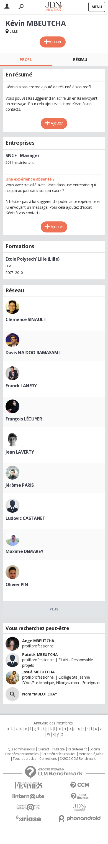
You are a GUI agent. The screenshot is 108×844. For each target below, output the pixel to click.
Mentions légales (91, 754)
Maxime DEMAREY (24, 551)
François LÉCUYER (24, 419)
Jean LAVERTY (20, 452)
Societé (95, 749)
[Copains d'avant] (28, 807)
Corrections (47, 759)
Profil (26, 59)
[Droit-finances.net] (79, 796)
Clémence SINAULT (26, 319)
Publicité (58, 749)
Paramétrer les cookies (58, 754)
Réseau (80, 59)
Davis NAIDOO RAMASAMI (33, 353)
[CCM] (79, 785)
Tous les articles (24, 759)
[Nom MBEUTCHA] (12, 694)
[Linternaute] (28, 796)
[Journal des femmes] (28, 785)
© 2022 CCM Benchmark (78, 759)
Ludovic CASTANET (25, 518)
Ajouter (55, 41)
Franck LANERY (21, 386)
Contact (43, 749)
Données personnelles (21, 754)
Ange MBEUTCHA (38, 640)
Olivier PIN (17, 584)
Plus (54, 609)
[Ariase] (28, 818)
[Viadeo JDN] (79, 807)
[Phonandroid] (79, 818)
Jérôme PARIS (20, 485)
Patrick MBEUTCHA (40, 654)
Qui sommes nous (21, 749)
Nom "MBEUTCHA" (39, 694)
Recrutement (77, 749)
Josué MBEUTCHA (38, 671)
